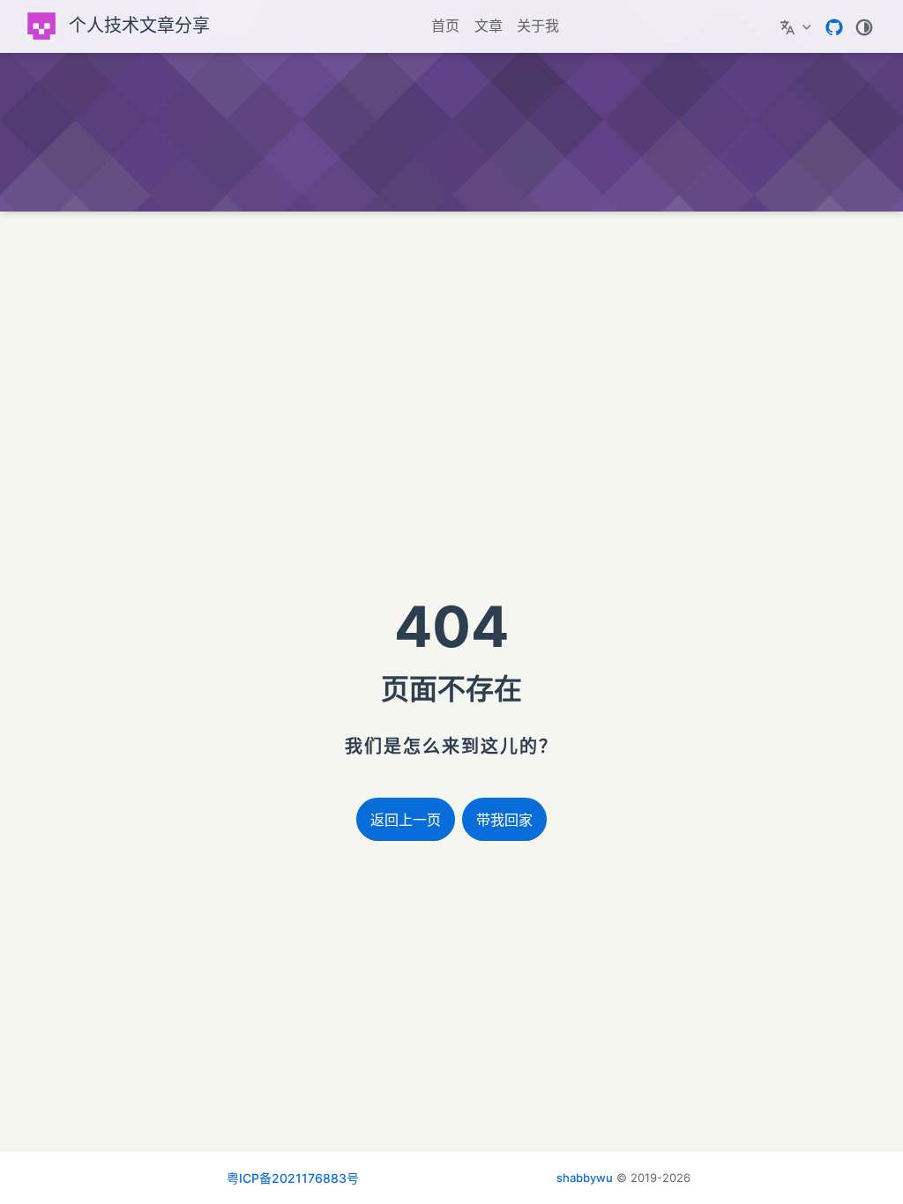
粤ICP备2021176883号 (293, 1178)
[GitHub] (834, 25)
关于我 (538, 25)
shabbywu (584, 1178)
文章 (488, 25)
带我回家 (504, 820)
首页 (445, 25)
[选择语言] (797, 26)
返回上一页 (405, 820)
